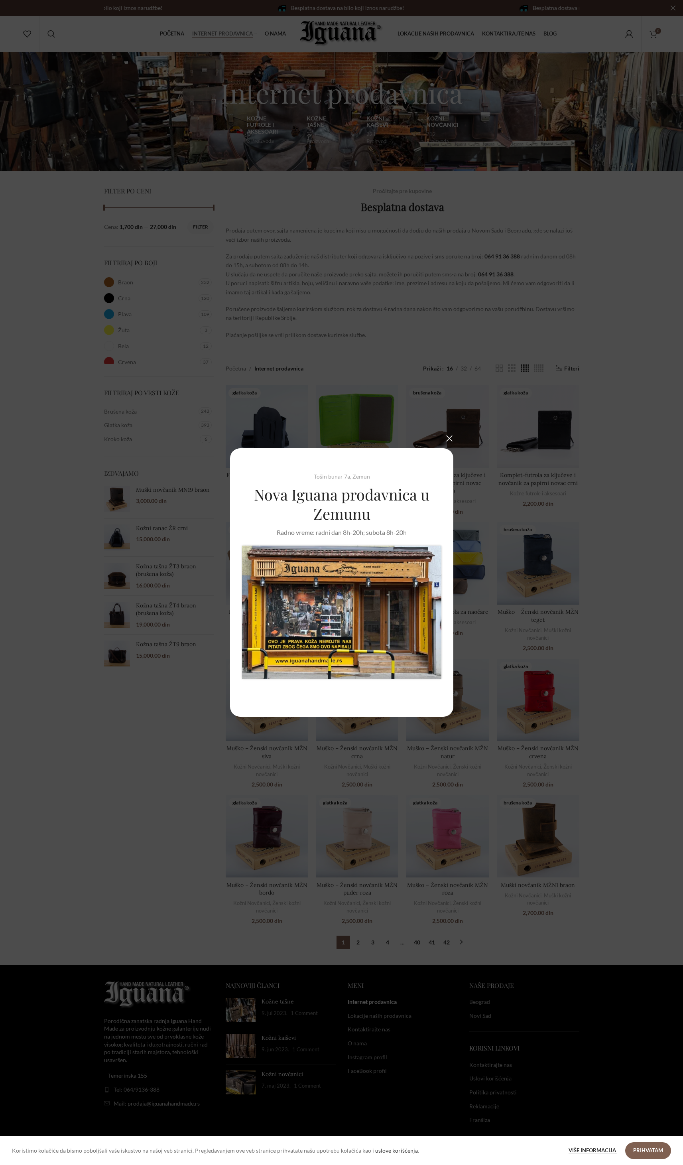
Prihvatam (648, 1150)
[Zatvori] (449, 438)
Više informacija (593, 1150)
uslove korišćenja (396, 1150)
